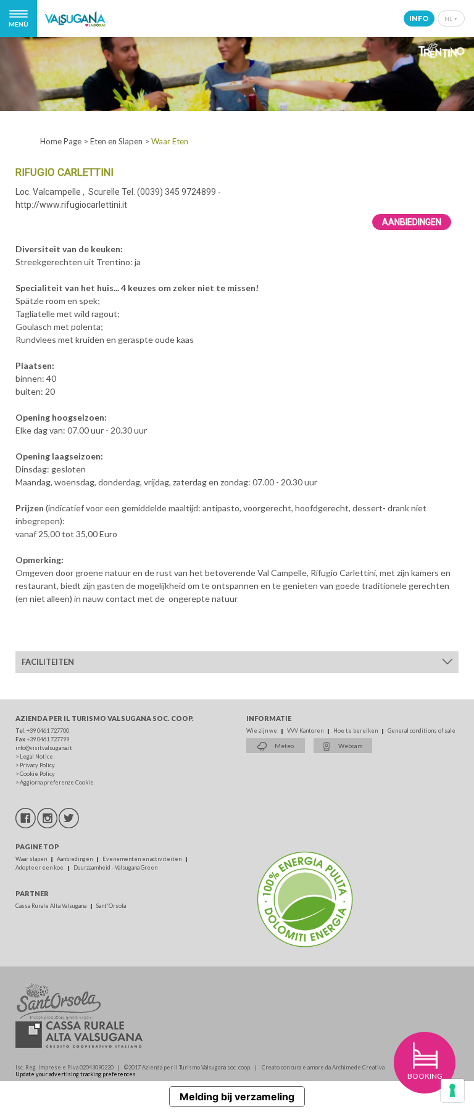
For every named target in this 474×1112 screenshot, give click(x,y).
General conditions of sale (421, 730)
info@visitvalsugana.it (43, 747)
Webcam (350, 745)
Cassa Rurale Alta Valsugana (51, 905)
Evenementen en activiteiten (142, 858)
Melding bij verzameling (237, 1096)
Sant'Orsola (111, 905)
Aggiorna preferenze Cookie (57, 782)
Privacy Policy (37, 765)
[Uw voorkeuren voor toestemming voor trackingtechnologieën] (452, 1090)
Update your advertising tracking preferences (75, 1074)
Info (419, 18)
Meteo (283, 745)
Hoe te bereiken (356, 730)
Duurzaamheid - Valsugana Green (115, 867)
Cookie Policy (37, 773)
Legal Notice (36, 756)
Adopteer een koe (40, 867)
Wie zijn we (262, 730)
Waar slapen (31, 858)
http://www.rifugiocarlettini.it (71, 205)
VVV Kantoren (306, 730)
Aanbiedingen (411, 222)
